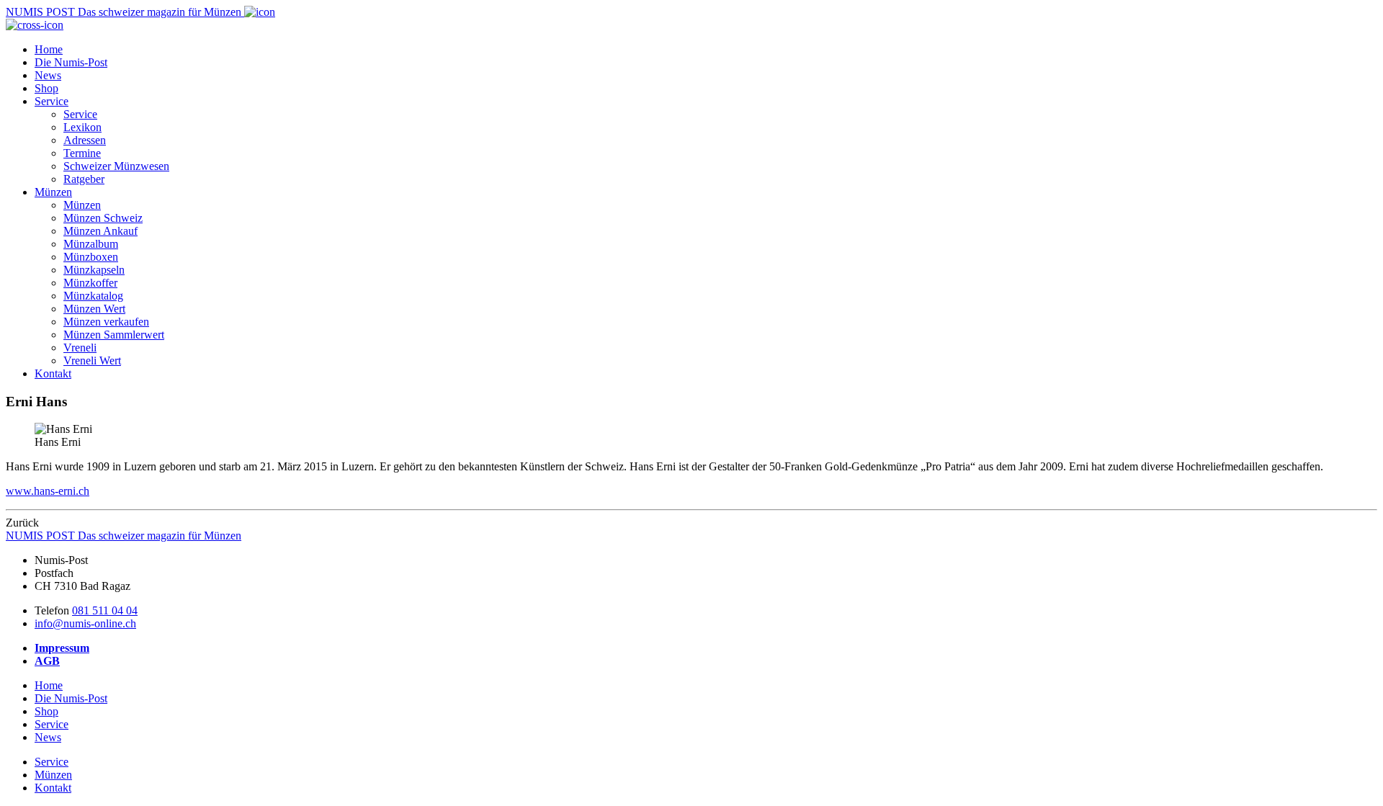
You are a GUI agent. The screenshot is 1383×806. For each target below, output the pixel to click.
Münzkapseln (94, 270)
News (48, 75)
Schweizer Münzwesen (116, 166)
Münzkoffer (90, 283)
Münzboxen (90, 257)
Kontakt (53, 373)
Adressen (84, 140)
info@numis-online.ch (85, 623)
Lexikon (82, 127)
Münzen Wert (94, 309)
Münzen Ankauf (100, 231)
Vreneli (80, 347)
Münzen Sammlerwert (113, 334)
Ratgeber (83, 179)
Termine (82, 153)
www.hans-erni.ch (47, 491)
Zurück (22, 522)
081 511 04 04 (105, 610)
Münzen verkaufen (106, 321)
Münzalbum (90, 244)
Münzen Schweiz (103, 218)
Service (51, 101)
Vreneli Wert (92, 360)
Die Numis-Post (71, 62)
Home (49, 49)
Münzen (53, 192)
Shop (46, 88)
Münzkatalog (93, 296)
